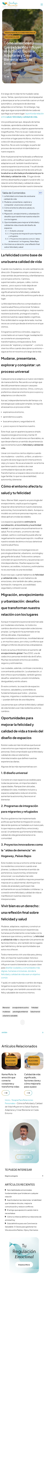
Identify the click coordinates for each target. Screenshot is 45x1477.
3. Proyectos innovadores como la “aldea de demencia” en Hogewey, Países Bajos (24, 240)
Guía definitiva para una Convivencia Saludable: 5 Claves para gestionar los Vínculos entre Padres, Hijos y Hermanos (21, 1226)
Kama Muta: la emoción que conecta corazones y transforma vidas (10, 1080)
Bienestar (6, 1007)
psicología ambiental (20, 1012)
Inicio (7, 1100)
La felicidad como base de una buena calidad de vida (19, 197)
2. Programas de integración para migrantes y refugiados (25, 235)
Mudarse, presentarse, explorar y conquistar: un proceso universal (18, 203)
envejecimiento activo (20, 1007)
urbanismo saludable (10, 1016)
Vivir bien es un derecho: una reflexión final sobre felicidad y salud (22, 245)
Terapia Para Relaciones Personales (20, 33)
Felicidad (34, 1007)
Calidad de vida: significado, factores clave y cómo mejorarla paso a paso (32, 1080)
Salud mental (35, 1012)
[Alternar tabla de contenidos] (39, 193)
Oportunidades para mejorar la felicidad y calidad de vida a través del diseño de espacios (21, 225)
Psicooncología (12, 37)
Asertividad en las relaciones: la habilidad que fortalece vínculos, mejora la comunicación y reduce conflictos (23, 1203)
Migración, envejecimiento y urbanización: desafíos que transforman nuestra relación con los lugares (22, 216)
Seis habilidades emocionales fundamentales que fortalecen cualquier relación (21, 1193)
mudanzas (6, 1012)
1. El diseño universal (15, 231)
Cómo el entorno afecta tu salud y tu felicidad (19, 209)
